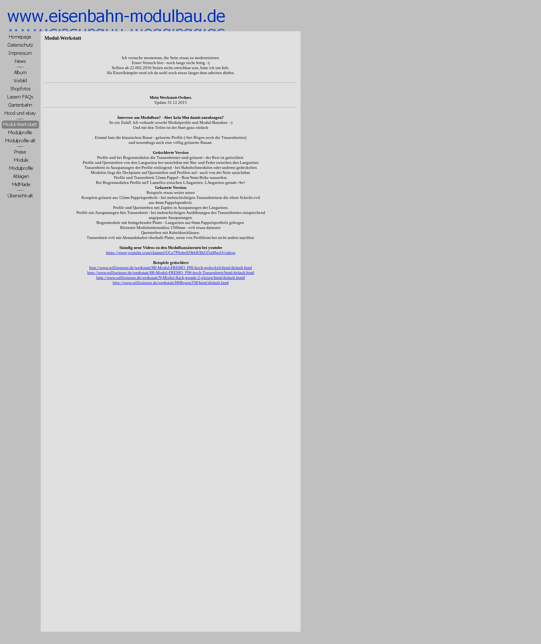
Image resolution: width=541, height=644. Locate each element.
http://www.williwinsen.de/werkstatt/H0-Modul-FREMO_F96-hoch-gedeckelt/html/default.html (170, 267)
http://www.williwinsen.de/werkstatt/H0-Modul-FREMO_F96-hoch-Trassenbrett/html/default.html (170, 272)
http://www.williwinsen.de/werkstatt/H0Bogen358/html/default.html (171, 282)
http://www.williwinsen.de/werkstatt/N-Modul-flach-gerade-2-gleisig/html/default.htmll (170, 277)
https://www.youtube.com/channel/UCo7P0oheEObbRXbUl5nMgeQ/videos (170, 252)
